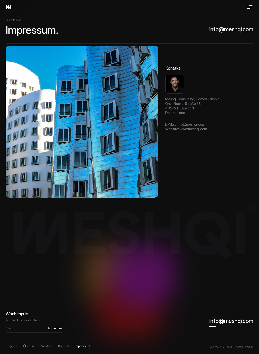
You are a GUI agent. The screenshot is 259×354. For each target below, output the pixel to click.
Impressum (82, 346)
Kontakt (63, 346)
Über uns (29, 346)
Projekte (11, 346)
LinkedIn (215, 346)
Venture (47, 346)
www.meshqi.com (193, 129)
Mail (229, 346)
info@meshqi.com (191, 124)
